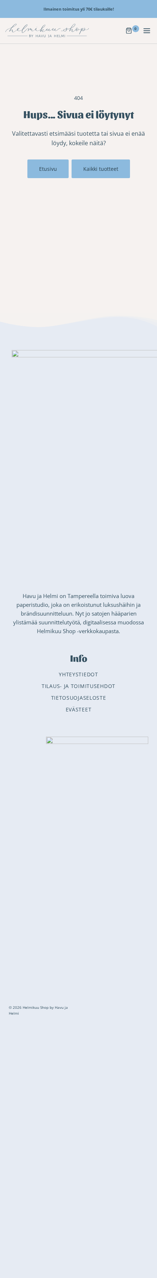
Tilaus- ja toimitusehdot (78, 686)
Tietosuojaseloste (78, 697)
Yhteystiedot (78, 674)
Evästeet (79, 709)
